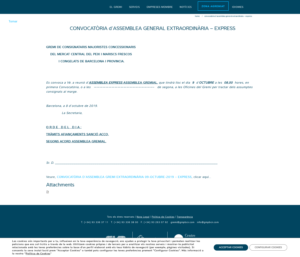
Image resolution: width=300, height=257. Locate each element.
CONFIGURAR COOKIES (268, 247)
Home (197, 16)
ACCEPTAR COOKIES (231, 247)
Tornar (13, 21)
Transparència (185, 217)
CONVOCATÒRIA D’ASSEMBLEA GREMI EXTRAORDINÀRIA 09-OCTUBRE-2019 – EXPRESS (124, 177)
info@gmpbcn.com (208, 222)
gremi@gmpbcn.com (182, 222)
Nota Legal (143, 217)
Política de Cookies (163, 217)
